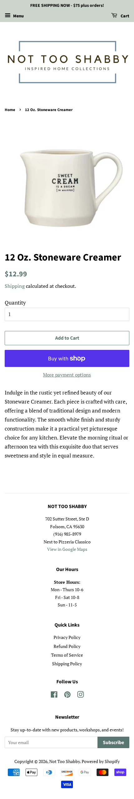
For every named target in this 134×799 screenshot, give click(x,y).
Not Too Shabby (64, 761)
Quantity (15, 302)
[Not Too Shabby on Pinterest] (67, 696)
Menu (18, 16)
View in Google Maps (67, 549)
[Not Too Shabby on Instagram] (80, 696)
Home (10, 110)
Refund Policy (67, 646)
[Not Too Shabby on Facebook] (54, 696)
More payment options (67, 375)
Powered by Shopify (101, 761)
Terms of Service (67, 655)
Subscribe (113, 742)
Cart (124, 16)
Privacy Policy (67, 637)
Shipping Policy (67, 664)
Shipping (15, 286)
